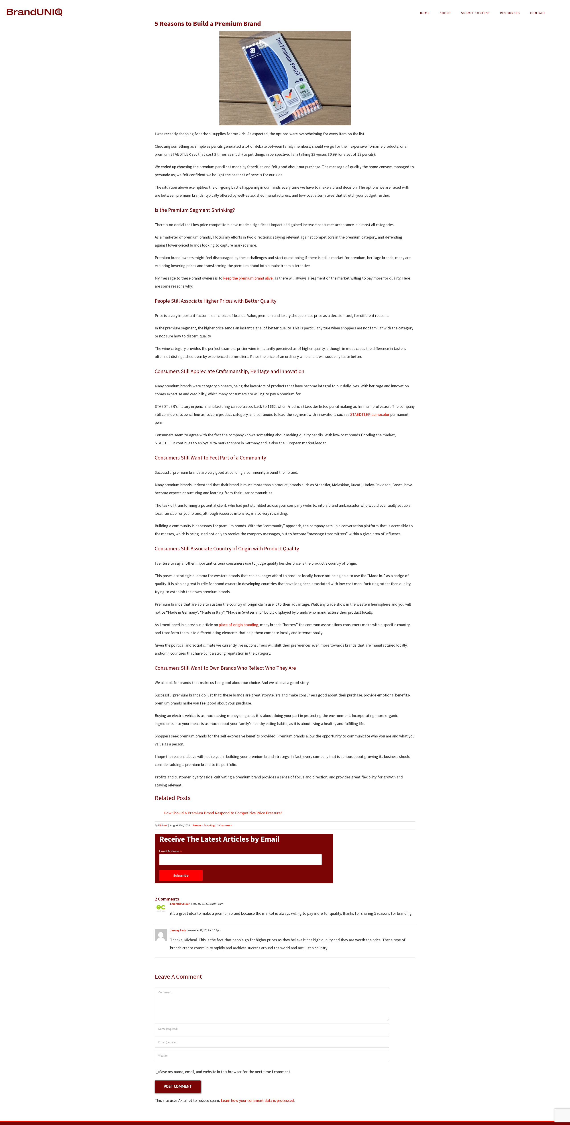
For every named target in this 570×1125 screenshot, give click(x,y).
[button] (556, 12)
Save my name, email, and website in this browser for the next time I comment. (225, 1071)
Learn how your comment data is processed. (258, 1100)
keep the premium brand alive (248, 278)
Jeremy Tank (178, 930)
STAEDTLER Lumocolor (369, 414)
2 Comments (224, 825)
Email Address (170, 851)
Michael (162, 825)
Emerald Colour (179, 903)
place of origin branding (238, 624)
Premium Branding (203, 825)
